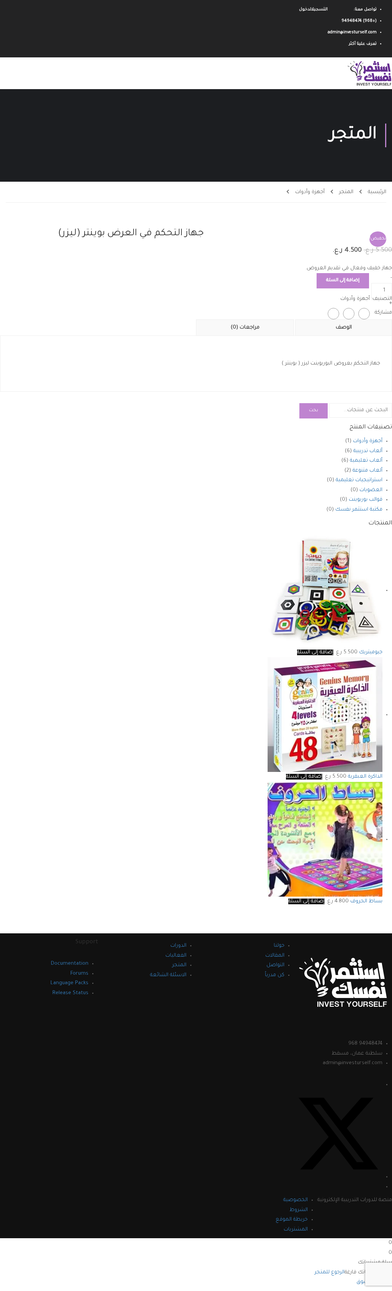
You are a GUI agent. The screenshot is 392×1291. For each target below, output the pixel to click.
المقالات (274, 956)
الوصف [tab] (344, 327)
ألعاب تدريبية (367, 451)
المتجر (346, 192)
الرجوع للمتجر (330, 1272)
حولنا (279, 946)
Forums (79, 974)
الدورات (178, 946)
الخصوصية (295, 1200)
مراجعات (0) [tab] (245, 327)
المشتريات (296, 1229)
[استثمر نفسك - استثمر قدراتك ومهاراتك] (367, 73)
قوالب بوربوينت (365, 500)
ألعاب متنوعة (367, 471)
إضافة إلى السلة (342, 280)
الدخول (305, 9)
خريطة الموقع (292, 1220)
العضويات (370, 490)
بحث (313, 410)
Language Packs (69, 983)
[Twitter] (348, 313)
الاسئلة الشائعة (168, 975)
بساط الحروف (366, 901)
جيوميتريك (370, 652)
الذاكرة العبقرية (365, 777)
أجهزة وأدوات (310, 192)
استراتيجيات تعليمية (359, 480)
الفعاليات (175, 956)
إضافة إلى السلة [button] (315, 652)
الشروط (298, 1210)
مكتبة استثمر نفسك (358, 510)
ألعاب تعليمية (366, 461)
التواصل (275, 965)
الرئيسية (377, 192)
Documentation (69, 964)
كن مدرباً (274, 975)
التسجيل (319, 9)
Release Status (70, 993)
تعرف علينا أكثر (363, 44)
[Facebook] (364, 313)
